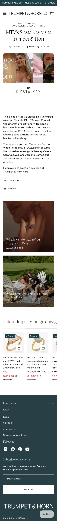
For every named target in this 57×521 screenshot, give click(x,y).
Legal (6, 417)
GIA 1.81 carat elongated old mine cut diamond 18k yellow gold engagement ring (37, 364)
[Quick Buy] (19, 348)
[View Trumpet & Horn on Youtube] (27, 449)
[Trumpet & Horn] (25, 13)
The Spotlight (15, 180)
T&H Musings (30, 24)
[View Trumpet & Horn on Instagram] (5, 449)
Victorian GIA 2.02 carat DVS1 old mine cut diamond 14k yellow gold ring (13, 364)
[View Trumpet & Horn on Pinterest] (20, 449)
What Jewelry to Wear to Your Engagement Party (23, 241)
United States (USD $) (14, 518)
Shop (6, 410)
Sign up (28, 489)
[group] (28, 3)
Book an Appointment (15, 435)
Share (12, 188)
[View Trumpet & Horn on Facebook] (12, 449)
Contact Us (9, 429)
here (25, 171)
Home (20, 24)
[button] (45, 13)
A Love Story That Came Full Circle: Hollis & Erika (27, 295)
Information (10, 403)
